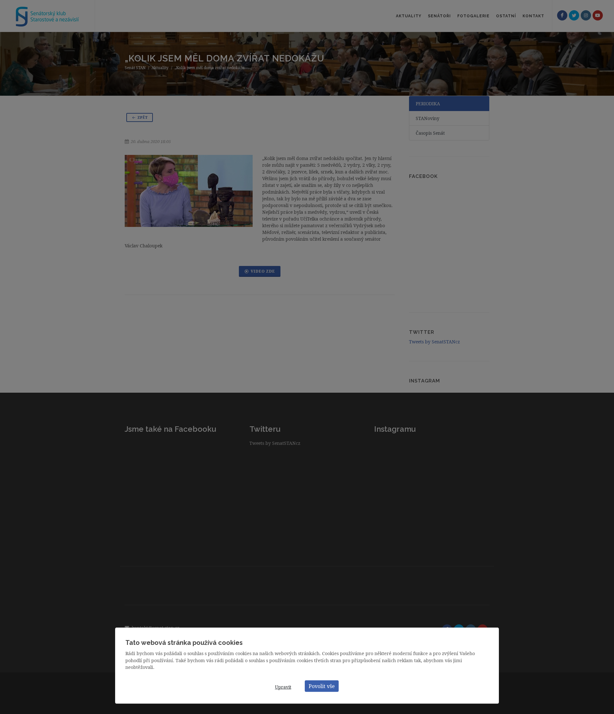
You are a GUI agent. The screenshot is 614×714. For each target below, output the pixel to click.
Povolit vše (322, 685)
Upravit (283, 687)
